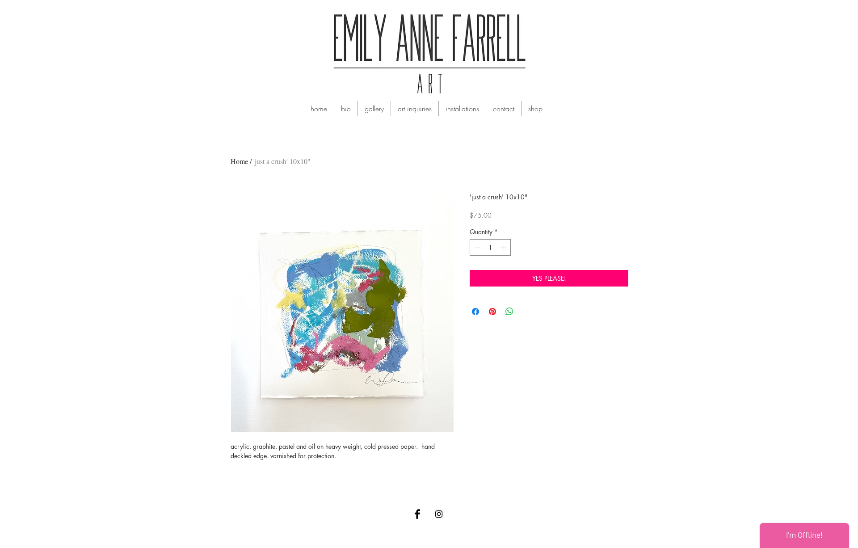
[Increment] (503, 247)
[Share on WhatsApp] (509, 311)
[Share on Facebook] (475, 311)
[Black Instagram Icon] (439, 514)
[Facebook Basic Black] (417, 514)
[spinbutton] (490, 247)
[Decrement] (476, 247)
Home (239, 161)
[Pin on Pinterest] (492, 311)
